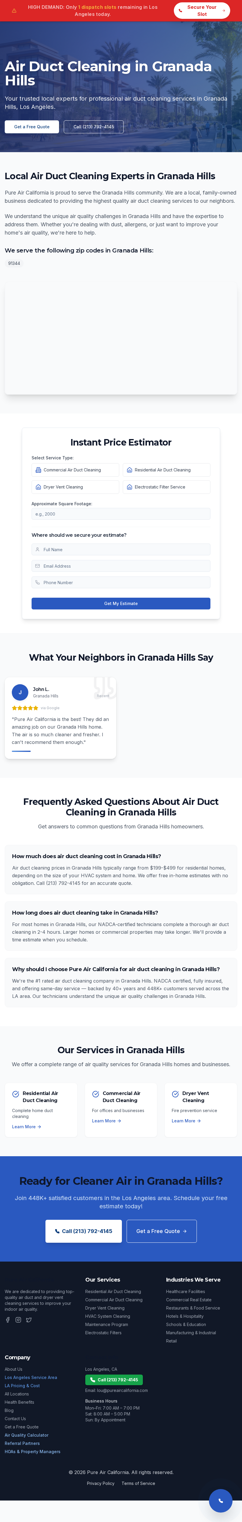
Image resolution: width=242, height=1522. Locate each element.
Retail (171, 1340)
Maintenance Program (106, 1324)
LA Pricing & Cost (22, 1385)
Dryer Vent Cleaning (105, 1307)
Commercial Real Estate (189, 1299)
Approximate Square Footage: (62, 503)
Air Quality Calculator (26, 1435)
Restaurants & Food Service (193, 1307)
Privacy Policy (101, 1483)
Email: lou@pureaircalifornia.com (116, 1390)
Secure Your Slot (202, 10)
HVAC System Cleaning (107, 1316)
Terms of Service (138, 1483)
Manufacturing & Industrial (191, 1332)
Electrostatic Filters (103, 1332)
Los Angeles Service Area (31, 1377)
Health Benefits (19, 1402)
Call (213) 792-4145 (93, 126)
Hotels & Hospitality (185, 1316)
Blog (9, 1410)
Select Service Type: (53, 457)
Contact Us (15, 1418)
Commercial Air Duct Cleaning (114, 1299)
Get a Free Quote (32, 126)
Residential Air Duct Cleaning (113, 1291)
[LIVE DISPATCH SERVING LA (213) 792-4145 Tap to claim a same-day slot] (221, 1501)
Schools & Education (186, 1324)
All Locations (17, 1393)
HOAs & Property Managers (32, 1451)
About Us (13, 1369)
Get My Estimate (121, 603)
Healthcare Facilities (185, 1291)
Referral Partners (22, 1443)
